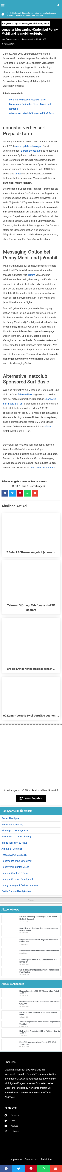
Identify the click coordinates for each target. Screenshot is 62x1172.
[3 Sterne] (7, 486)
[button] (3, 5)
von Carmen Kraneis (10, 39)
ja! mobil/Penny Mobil (38, 23)
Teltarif (31, 275)
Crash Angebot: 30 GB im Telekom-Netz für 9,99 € (31, 790)
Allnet (18, 173)
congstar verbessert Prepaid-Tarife (27, 99)
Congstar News (19, 23)
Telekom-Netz (25, 394)
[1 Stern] (3, 486)
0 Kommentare (8, 44)
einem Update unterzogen (28, 146)
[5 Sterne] (10, 486)
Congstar (6, 23)
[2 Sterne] (5, 486)
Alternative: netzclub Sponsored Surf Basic (31, 113)
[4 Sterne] (8, 486)
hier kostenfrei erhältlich (42, 467)
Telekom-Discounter (29, 150)
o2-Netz (49, 426)
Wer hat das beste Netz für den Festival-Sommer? (39, 951)
